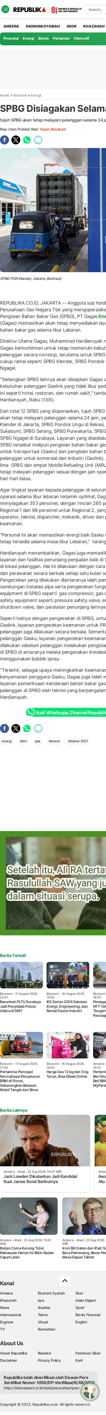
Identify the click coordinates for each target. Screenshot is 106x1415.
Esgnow (6, 1322)
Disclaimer (8, 1360)
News (5, 1307)
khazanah (93, 26)
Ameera (6, 1293)
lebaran (54, 741)
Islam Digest (85, 1300)
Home (4, 95)
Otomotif (81, 38)
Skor (79, 1293)
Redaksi (44, 1353)
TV (2, 1329)
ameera (11, 26)
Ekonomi (20, 95)
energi (7, 741)
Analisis (44, 1307)
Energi (28, 38)
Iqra (41, 1300)
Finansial (11, 38)
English (81, 1322)
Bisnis (43, 38)
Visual (43, 1322)
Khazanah (8, 1300)
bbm (23, 741)
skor (71, 26)
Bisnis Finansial (87, 1315)
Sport (79, 1307)
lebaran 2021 (78, 741)
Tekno (43, 1315)
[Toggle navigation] (5, 9)
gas (37, 741)
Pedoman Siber (87, 1353)
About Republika (13, 1353)
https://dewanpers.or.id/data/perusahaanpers (42, 1388)
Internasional (10, 1315)
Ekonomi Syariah (43, 26)
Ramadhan (46, 1329)
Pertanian (61, 38)
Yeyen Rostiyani (53, 129)
